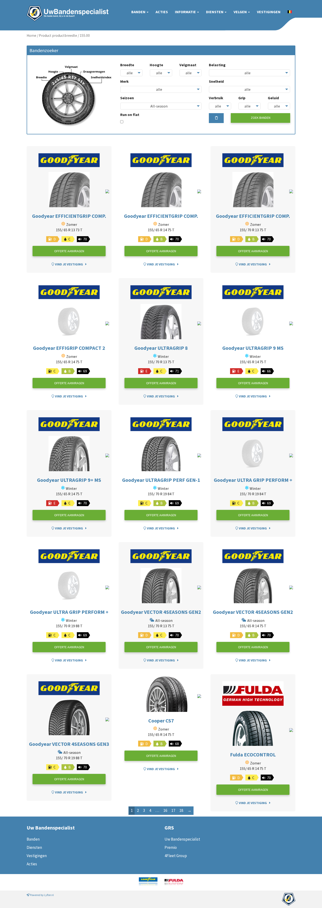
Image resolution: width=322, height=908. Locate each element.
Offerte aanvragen (69, 251)
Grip (241, 97)
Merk (124, 81)
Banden (138, 11)
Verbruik (216, 97)
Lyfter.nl (49, 895)
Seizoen (127, 97)
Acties (162, 11)
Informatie (186, 11)
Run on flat (129, 114)
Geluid (273, 97)
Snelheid (216, 81)
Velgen (241, 11)
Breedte (127, 64)
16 (165, 810)
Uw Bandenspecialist (65, 9)
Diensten (215, 11)
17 (173, 810)
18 (181, 810)
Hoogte (156, 64)
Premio (171, 847)
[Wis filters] (216, 118)
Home (31, 35)
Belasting (217, 64)
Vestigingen (269, 11)
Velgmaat (187, 64)
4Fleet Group (176, 855)
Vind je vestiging (68, 264)
